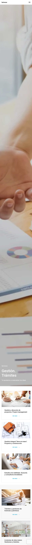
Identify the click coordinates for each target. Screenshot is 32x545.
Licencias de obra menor (13, 540)
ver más (15, 416)
